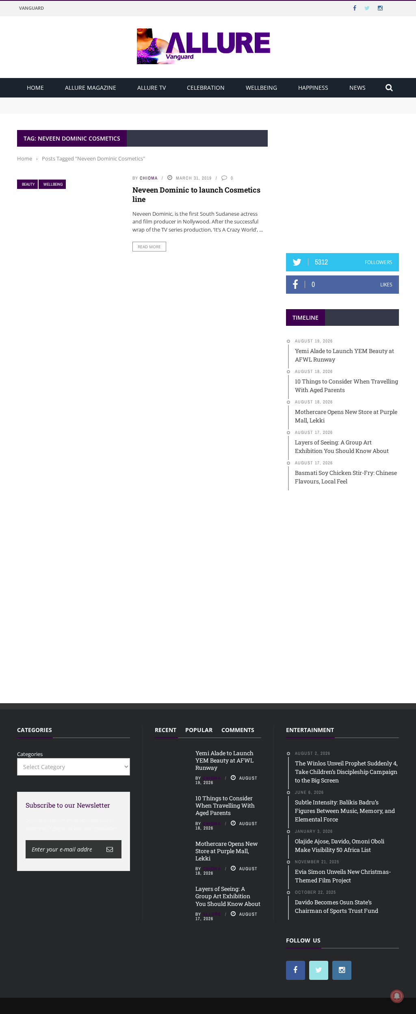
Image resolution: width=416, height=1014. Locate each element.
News (357, 87)
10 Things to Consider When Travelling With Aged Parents (90, 109)
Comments (237, 730)
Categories (30, 754)
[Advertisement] (347, 181)
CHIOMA (149, 178)
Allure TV (151, 87)
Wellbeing (261, 87)
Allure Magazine (90, 87)
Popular (198, 730)
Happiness (313, 87)
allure (212, 914)
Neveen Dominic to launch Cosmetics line (196, 194)
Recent (165, 730)
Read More (149, 246)
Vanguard (31, 8)
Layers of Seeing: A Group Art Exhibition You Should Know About (227, 896)
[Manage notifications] (396, 996)
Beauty (28, 184)
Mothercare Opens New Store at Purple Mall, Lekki (226, 851)
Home (35, 87)
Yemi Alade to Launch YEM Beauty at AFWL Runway (84, 101)
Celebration (206, 87)
